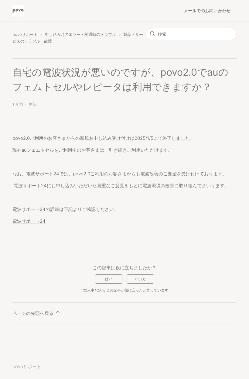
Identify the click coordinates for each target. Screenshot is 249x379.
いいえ (140, 279)
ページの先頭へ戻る (33, 313)
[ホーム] (18, 10)
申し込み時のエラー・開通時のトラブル (80, 34)
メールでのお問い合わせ (207, 10)
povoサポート (25, 34)
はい (108, 279)
